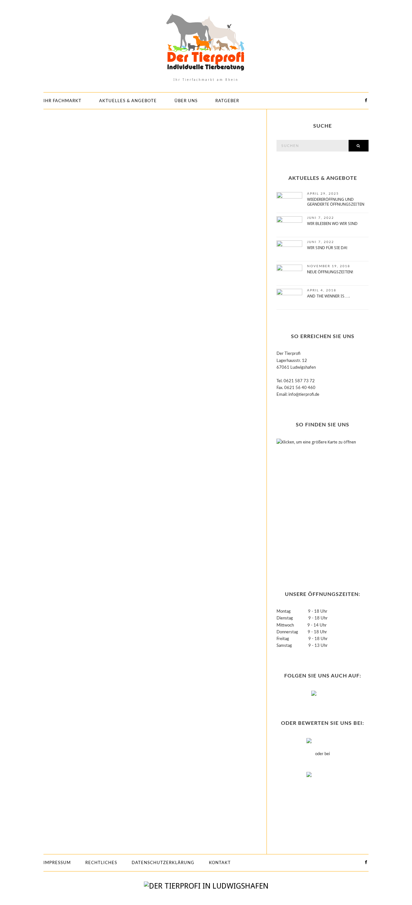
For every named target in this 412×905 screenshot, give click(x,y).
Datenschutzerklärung (163, 863)
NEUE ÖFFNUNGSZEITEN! (330, 271)
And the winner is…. (328, 296)
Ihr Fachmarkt (62, 101)
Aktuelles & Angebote (128, 101)
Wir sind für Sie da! (327, 247)
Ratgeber (227, 101)
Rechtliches (101, 863)
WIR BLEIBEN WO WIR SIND (332, 223)
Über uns (186, 101)
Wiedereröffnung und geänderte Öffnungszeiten (335, 202)
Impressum (57, 863)
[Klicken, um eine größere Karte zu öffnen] (316, 503)
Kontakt (220, 863)
